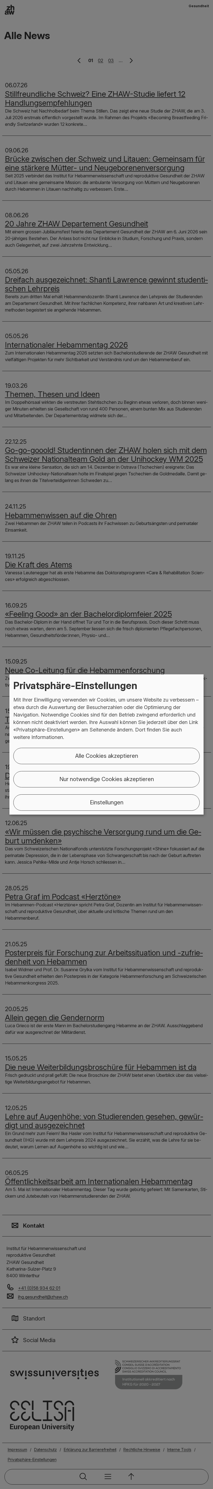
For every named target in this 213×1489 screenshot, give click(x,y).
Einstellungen (106, 802)
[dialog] (106, 744)
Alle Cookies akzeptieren (106, 756)
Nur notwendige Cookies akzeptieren (106, 779)
